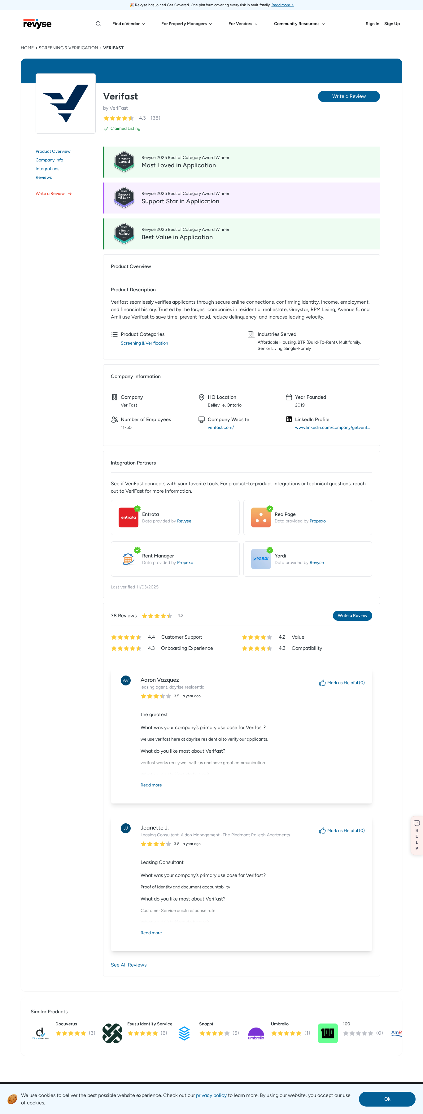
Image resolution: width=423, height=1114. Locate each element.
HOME (27, 48)
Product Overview (53, 151)
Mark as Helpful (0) (346, 682)
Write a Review (50, 193)
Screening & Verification (68, 48)
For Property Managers (184, 23)
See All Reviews (128, 965)
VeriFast (119, 108)
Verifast (113, 48)
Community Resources (297, 23)
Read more (151, 785)
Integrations (47, 168)
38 (156, 118)
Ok (387, 1099)
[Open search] (98, 24)
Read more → (283, 5)
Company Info (49, 160)
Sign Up (392, 23)
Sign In (372, 23)
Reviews (44, 177)
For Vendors (240, 23)
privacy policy (211, 1095)
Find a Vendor (126, 23)
